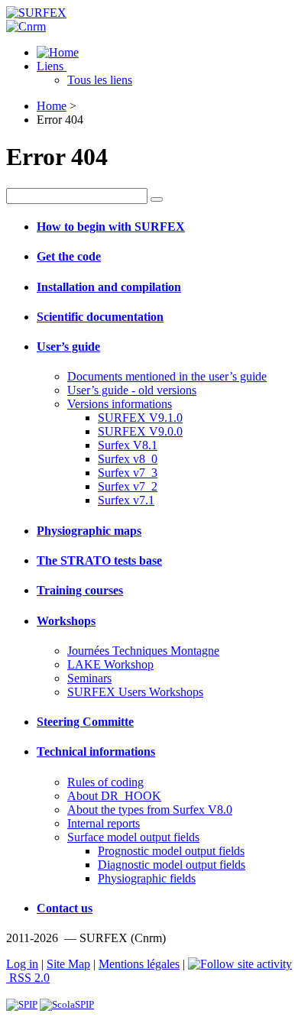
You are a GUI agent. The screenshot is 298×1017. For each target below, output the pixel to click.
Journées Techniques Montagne (143, 650)
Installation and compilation (109, 286)
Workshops (66, 620)
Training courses (80, 590)
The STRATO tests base (99, 560)
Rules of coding (105, 782)
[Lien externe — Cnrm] (26, 26)
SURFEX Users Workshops (135, 691)
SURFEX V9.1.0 (140, 417)
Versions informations (119, 403)
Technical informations (96, 751)
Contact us (64, 908)
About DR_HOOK (114, 795)
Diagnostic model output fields (171, 864)
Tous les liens (99, 79)
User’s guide (68, 346)
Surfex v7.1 (126, 500)
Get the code (69, 256)
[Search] (157, 199)
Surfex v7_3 (127, 472)
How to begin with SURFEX (111, 226)
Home (51, 105)
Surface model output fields (133, 837)
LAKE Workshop (110, 664)
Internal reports (103, 823)
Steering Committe (85, 721)
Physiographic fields (147, 878)
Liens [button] (51, 66)
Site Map (68, 963)
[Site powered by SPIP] (21, 1004)
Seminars (89, 678)
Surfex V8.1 (127, 445)
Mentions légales (139, 963)
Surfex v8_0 (127, 458)
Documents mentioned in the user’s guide (167, 376)
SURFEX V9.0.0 (140, 431)
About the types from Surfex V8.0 (149, 809)
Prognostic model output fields (171, 850)
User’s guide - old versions (131, 390)
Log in (22, 963)
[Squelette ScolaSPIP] (67, 1004)
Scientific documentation (100, 316)
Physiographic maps (89, 530)
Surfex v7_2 (127, 486)
